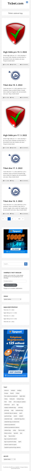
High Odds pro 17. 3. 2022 (15, 135)
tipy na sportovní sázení (10, 439)
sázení (15, 416)
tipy (5, 436)
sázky (14, 430)
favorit (12, 393)
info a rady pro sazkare (20, 401)
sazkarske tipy (19, 410)
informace (7, 404)
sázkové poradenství (9, 424)
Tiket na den (21, 430)
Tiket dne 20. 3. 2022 (9, 321)
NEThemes (17, 468)
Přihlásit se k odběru (10, 285)
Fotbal (17, 393)
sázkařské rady (8, 419)
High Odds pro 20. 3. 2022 (10, 318)
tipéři (19, 441)
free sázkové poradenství (10, 396)
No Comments (24, 64)
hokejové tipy (20, 399)
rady (12, 410)
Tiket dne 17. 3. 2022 (12, 168)
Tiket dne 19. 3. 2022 (12, 85)
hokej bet (12, 399)
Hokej (5, 399)
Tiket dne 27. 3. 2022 (9, 310)
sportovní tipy (7, 416)
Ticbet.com (15, 3)
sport (20, 413)
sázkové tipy (7, 430)
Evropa (6, 393)
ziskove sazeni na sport (10, 444)
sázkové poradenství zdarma (11, 427)
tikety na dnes (8, 433)
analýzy (19, 390)
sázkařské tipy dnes (19, 419)
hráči (10, 401)
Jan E (13, 404)
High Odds (13, 64)
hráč (5, 401)
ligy (17, 404)
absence (6, 390)
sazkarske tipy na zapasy (10, 413)
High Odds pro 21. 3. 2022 (10, 313)
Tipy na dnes (12, 436)
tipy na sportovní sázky (10, 441)
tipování (16, 433)
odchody (20, 407)
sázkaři (21, 416)
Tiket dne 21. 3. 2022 (9, 316)
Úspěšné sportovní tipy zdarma (12, 447)
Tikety (12, 97)
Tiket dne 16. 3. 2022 (12, 201)
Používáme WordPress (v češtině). (11, 467)
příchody (6, 410)
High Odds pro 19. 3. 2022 (15, 52)
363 (19, 219)
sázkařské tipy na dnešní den (11, 421)
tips (21, 433)
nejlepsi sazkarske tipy (10, 407)
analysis (13, 390)
